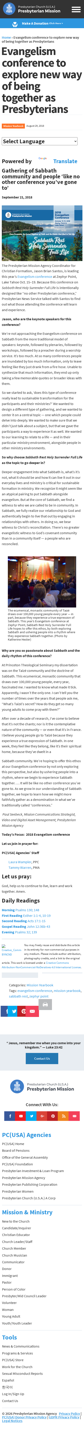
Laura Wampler (20, 862)
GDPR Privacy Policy (64, 1417)
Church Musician (14, 1255)
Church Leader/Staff (17, 1241)
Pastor (7, 1282)
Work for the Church (17, 1367)
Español (8, 1380)
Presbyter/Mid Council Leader (24, 1296)
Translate (65, 161)
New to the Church (16, 1221)
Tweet (13, 1008)
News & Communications (20, 1346)
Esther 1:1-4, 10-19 (26, 915)
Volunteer (9, 1302)
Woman (8, 1309)
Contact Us (42, 1058)
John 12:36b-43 (26, 926)
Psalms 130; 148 (20, 910)
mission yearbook (67, 990)
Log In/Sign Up (13, 1394)
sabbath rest (18, 996)
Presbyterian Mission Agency (23, 1177)
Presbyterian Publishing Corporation (29, 1184)
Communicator (13, 1262)
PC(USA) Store (13, 1360)
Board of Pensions (16, 1150)
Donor (7, 1268)
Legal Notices (12, 1420)
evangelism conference (34, 990)
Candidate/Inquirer (16, 1228)
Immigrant (10, 1275)
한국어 (7, 1387)
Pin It (22, 1008)
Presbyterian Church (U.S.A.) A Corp (29, 1198)
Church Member (14, 1248)
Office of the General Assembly (25, 1157)
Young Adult (11, 1316)
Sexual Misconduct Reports (22, 1373)
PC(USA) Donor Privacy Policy (24, 1417)
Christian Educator (16, 1234)
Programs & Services (17, 1353)
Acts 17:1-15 (23, 921)
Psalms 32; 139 (19, 932)
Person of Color (14, 1289)
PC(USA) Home (13, 1143)
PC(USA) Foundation (17, 1164)
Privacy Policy (69, 1413)
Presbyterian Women (18, 1191)
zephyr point (38, 996)
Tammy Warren (20, 867)
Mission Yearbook (13, 126)
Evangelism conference (35, 276)
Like (5, 1008)
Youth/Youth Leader (17, 1323)
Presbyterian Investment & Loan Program (33, 1170)
